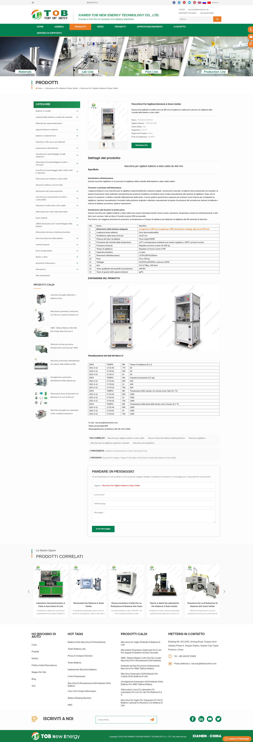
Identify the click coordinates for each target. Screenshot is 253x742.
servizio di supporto (49, 33)
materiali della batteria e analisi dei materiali (54, 117)
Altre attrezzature (43, 275)
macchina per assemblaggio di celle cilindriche (50, 155)
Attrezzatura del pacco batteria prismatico (53, 232)
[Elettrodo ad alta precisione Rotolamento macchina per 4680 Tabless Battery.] (41, 348)
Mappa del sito (39, 672)
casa (34, 645)
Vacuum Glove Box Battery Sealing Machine (166, 438)
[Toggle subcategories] (77, 111)
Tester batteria (74, 663)
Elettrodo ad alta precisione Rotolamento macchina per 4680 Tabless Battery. (64, 346)
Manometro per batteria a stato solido (50, 604)
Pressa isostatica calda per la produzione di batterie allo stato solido (88, 605)
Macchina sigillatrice (197, 438)
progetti (120, 27)
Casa (40, 88)
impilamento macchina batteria (82, 669)
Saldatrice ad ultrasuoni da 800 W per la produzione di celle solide (202, 605)
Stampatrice (41, 269)
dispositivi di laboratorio (45, 263)
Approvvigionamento (150, 27)
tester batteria (41, 218)
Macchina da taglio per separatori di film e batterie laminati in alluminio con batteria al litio (64, 412)
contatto (180, 27)
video (100, 27)
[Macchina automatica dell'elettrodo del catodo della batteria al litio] (41, 365)
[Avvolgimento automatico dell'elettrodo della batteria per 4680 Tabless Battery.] (41, 381)
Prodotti (80, 27)
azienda (59, 27)
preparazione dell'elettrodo (47, 148)
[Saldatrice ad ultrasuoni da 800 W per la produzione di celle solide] (202, 581)
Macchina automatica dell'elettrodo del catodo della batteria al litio (64, 362)
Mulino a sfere (42, 257)
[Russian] (204, 2)
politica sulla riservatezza (44, 665)
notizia (35, 658)
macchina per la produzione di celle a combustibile (51, 198)
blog (34, 679)
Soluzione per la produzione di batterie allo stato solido (164, 604)
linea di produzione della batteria (49, 238)
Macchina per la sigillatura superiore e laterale (110, 443)
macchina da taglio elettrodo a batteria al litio (63, 296)
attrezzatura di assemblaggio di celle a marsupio (52, 163)
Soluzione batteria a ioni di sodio (49, 185)
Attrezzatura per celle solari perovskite (52, 212)
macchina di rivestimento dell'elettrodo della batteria (89, 684)
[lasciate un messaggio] (237, 739)
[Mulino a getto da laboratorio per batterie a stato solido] (126, 581)
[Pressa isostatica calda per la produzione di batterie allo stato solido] (88, 581)
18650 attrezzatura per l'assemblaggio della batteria (54, 225)
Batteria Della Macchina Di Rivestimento (87, 642)
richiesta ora (141, 145)
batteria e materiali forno (46, 136)
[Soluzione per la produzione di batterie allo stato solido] (164, 581)
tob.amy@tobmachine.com (198, 10)
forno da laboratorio (44, 251)
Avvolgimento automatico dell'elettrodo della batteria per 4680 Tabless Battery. (63, 379)
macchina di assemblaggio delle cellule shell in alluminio (54, 171)
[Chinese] (209, 2)
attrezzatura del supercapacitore (49, 191)
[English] (199, 2)
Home (40, 27)
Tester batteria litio (77, 649)
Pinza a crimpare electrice (80, 656)
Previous (29, 591)
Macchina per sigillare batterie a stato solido (126, 438)
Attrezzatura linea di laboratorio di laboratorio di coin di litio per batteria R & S (64, 396)
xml (33, 686)
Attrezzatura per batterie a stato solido (61, 88)
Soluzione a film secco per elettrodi (50, 142)
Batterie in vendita (43, 111)
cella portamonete (76, 676)
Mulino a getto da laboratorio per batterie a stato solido (126, 604)
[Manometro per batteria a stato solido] (50, 581)
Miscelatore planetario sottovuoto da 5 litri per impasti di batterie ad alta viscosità (64, 313)
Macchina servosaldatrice (143, 443)
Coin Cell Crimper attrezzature (82, 691)
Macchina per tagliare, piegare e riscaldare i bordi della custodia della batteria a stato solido (139, 458)
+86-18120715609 (206, 13)
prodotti (35, 651)
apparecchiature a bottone (47, 129)
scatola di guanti (42, 244)
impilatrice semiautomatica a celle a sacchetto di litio (126, 451)
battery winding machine (79, 698)
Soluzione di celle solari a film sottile (51, 205)
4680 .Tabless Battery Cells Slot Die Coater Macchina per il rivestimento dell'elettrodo (63, 330)
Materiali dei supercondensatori (49, 123)
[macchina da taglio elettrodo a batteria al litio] (41, 299)
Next (224, 591)
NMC (70, 705)
